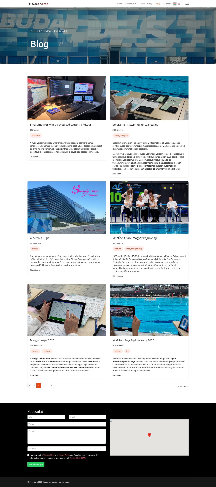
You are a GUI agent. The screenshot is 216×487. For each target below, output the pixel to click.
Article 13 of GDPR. (78, 458)
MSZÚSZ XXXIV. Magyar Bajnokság (134, 238)
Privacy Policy (64, 455)
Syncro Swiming (146, 4)
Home (119, 4)
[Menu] (187, 3)
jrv (127, 351)
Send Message (36, 464)
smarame (36, 135)
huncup (47, 351)
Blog (158, 4)
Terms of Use (49, 455)
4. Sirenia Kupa (40, 238)
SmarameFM (131, 4)
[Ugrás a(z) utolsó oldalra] (51, 385)
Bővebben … (35, 156)
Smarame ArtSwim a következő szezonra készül (60, 124)
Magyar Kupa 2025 (42, 340)
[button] (149, 435)
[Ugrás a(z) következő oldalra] (47, 385)
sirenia (35, 249)
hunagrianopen (121, 135)
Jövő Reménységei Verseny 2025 (133, 340)
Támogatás (167, 4)
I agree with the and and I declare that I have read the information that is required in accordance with (64, 456)
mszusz (117, 249)
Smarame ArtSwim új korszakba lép (135, 124)
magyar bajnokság (134, 249)
